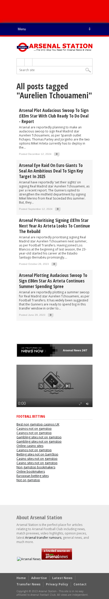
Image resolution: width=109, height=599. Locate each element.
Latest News (62, 578)
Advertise (39, 578)
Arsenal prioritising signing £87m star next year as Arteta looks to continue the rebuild (54, 225)
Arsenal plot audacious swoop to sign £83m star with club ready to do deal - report (53, 115)
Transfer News (28, 584)
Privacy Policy (57, 584)
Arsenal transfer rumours (43, 537)
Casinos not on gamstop (34, 428)
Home (21, 578)
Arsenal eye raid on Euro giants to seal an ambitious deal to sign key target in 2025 (51, 170)
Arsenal (68, 350)
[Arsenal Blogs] (56, 559)
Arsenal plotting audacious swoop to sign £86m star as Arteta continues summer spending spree (53, 280)
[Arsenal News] (28, 559)
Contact (80, 584)
